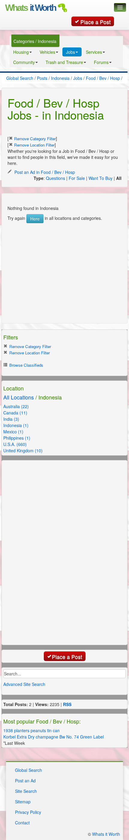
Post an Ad (25, 781)
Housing (21, 52)
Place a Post (95, 22)
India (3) (11, 419)
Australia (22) (16, 406)
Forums (101, 62)
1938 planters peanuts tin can (31, 730)
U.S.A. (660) (15, 444)
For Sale (77, 178)
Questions (55, 178)
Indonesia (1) (15, 425)
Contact (22, 823)
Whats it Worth (106, 834)
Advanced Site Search (24, 684)
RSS (67, 704)
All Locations (18, 397)
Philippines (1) (16, 438)
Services (94, 52)
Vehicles (47, 52)
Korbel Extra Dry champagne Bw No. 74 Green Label (53, 737)
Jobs (70, 52)
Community (24, 62)
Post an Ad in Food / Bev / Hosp (44, 172)
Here (35, 219)
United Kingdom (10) (23, 450)
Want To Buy (100, 178)
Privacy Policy (28, 812)
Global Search (28, 770)
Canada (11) (15, 413)
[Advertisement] (53, 260)
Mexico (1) (13, 432)
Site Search (26, 791)
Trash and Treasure (64, 62)
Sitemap (23, 802)
